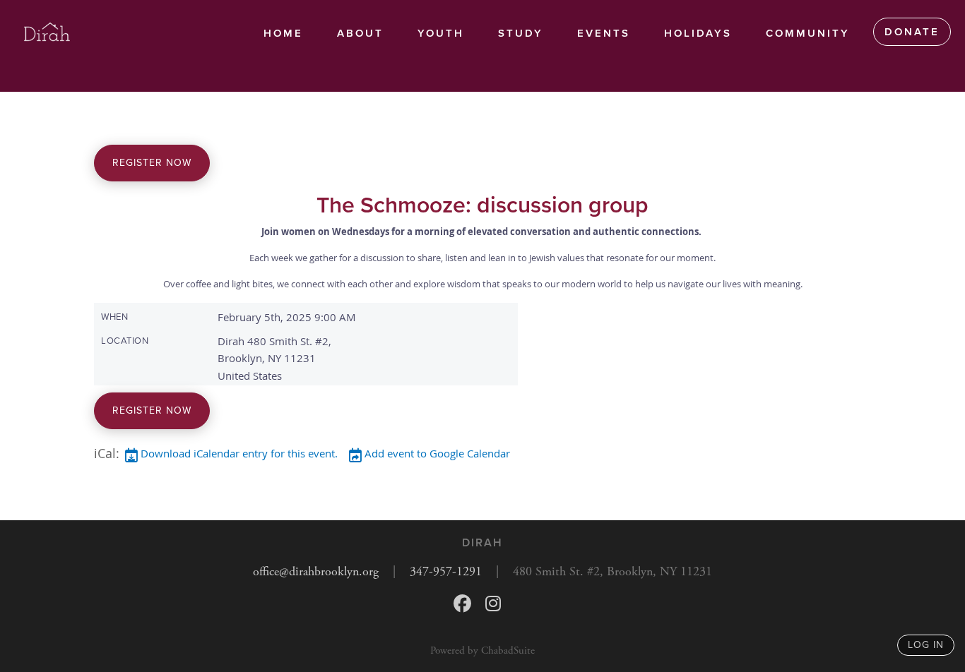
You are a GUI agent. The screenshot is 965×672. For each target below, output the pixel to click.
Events (603, 33)
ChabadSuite (508, 650)
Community (808, 33)
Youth (441, 33)
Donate (912, 31)
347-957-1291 (446, 571)
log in (926, 645)
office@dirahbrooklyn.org (316, 571)
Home (283, 33)
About (360, 33)
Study (520, 33)
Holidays (698, 33)
